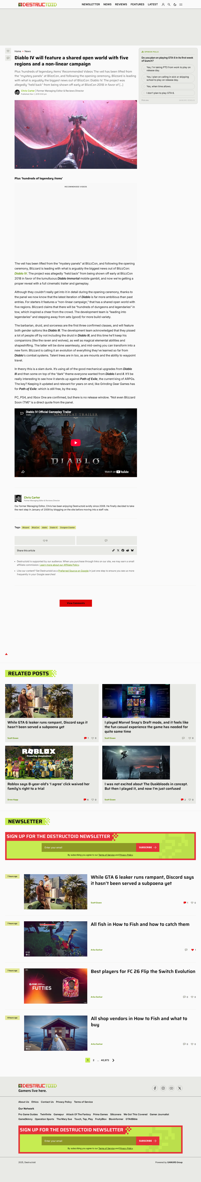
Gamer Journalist (159, 1114)
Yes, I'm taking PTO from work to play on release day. (169, 69)
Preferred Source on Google (73, 570)
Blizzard (26, 527)
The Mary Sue (64, 1119)
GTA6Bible (131, 1119)
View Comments (76, 603)
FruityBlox (101, 1119)
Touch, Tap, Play (83, 1119)
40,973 (105, 1060)
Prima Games (100, 1114)
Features (137, 4)
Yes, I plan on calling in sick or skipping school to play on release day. (168, 78)
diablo (44, 527)
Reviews (121, 4)
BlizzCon (35, 527)
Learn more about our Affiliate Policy (59, 564)
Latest (153, 4)
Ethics (35, 1101)
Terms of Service (106, 855)
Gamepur (59, 1114)
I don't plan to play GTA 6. (160, 92)
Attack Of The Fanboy (78, 1114)
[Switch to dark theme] (175, 4)
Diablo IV (21, 273)
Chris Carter (28, 90)
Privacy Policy (126, 855)
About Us (23, 1101)
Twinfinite (45, 1114)
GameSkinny (25, 1119)
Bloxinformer (116, 1119)
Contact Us (47, 1101)
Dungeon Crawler (67, 527)
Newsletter (91, 4)
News (107, 4)
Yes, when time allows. (159, 86)
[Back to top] (6, 654)
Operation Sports (44, 1119)
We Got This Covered (135, 1114)
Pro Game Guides (28, 1114)
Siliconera (115, 1114)
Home (18, 51)
